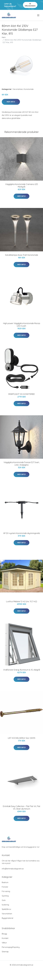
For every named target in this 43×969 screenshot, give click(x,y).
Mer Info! (11, 102)
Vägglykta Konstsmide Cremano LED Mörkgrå (21, 185)
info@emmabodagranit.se (13, 868)
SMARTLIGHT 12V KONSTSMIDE (21, 394)
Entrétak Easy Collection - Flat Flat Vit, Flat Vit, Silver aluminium (21, 807)
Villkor (4, 943)
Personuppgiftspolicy (11, 947)
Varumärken (18, 89)
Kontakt (5, 938)
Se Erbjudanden (30, 5)
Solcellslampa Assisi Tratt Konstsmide (21, 255)
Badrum (5, 882)
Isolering (5, 905)
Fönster (5, 887)
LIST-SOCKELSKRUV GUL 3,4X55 (21, 738)
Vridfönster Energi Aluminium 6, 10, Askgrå (21, 670)
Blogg (4, 934)
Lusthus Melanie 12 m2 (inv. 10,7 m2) (21, 601)
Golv (4, 900)
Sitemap (5, 951)
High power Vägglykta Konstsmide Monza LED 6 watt (21, 324)
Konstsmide (29, 89)
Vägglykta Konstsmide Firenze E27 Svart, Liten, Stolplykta (22, 463)
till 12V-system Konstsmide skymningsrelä (21, 533)
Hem (4, 37)
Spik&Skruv (6, 909)
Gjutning (5, 896)
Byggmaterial (7, 918)
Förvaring (6, 891)
